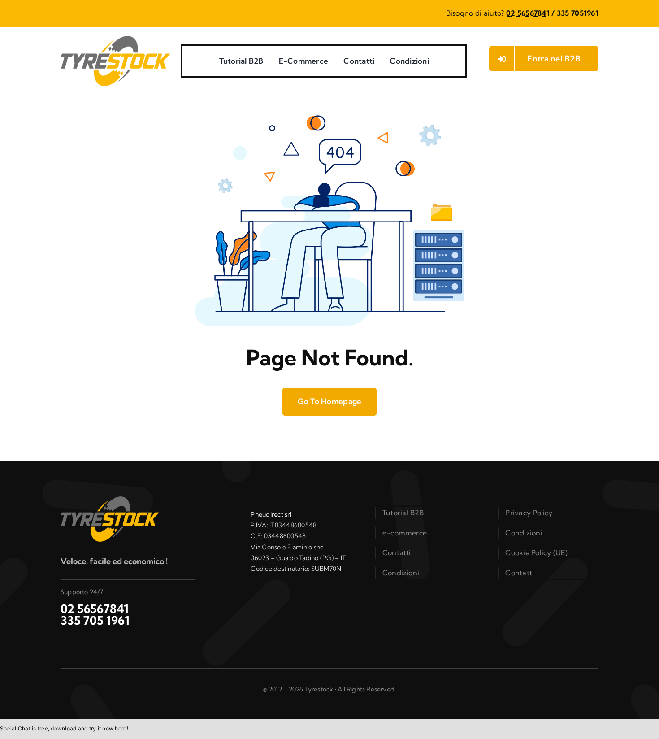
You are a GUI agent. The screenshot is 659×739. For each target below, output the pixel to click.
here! (121, 728)
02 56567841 (528, 13)
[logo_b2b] (115, 39)
